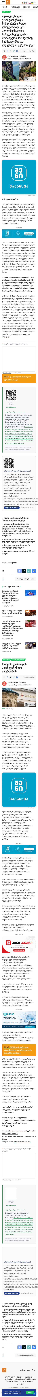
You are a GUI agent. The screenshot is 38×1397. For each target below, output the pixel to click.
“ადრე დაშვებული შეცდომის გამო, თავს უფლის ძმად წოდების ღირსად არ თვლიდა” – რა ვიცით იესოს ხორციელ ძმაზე (19, 1328)
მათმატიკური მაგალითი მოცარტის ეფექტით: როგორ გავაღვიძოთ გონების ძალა (17, 1336)
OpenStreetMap (7, 373)
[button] (30, 1392)
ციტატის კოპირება (11, 508)
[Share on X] (10, 51)
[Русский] (30, 3)
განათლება (6, 11)
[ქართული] (28, 3)
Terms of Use (17, 1393)
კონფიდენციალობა (19, 449)
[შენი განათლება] (8, 2)
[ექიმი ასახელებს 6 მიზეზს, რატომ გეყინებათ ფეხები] (30, 613)
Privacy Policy (7, 1393)
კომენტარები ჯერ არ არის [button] (26, 579)
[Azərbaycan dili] (25, 3)
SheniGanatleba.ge (12, 56)
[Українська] (32, 3)
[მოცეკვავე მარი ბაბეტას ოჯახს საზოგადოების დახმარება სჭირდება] (30, 645)
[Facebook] (32, 1370)
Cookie (27, 449)
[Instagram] (34, 1370)
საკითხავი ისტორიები (18, 659)
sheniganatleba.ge (11, 407)
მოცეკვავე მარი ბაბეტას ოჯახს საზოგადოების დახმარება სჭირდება (11, 646)
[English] (26, 3)
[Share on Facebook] (7, 51)
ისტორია (13, 563)
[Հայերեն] (23, 3)
